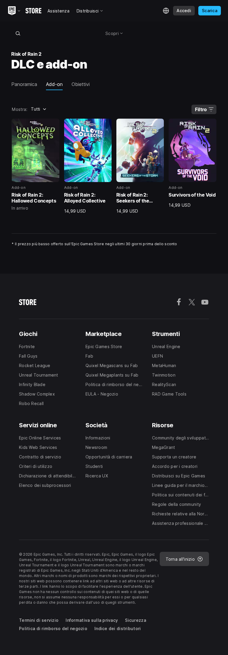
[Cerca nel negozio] (17, 33)
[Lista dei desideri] (52, 125)
